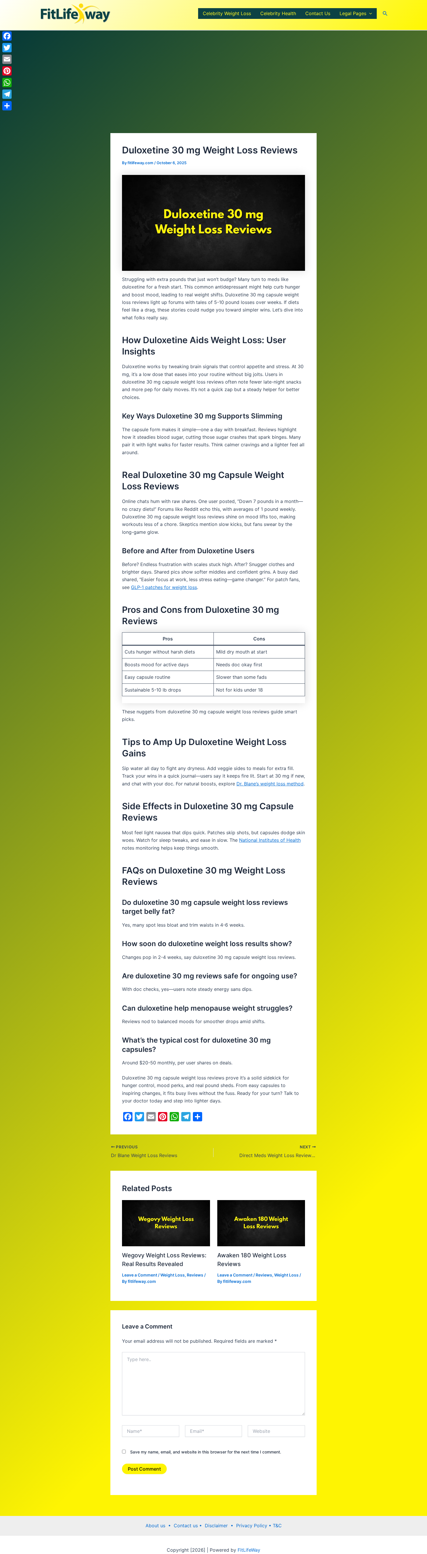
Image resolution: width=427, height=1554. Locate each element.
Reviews (195, 1274)
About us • (160, 1525)
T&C (276, 1525)
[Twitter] (7, 47)
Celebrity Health (278, 13)
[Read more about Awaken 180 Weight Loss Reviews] (261, 1223)
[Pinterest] (7, 71)
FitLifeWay (248, 1550)
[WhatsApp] (7, 82)
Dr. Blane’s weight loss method (270, 784)
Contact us (186, 1525)
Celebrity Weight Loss (227, 13)
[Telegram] (7, 94)
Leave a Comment (139, 1274)
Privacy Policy (252, 1525)
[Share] (7, 106)
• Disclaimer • (217, 1525)
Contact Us (317, 13)
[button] (369, 13)
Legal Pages (353, 13)
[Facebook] (7, 36)
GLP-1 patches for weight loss (164, 587)
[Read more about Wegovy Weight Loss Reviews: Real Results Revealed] (166, 1223)
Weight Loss (172, 1274)
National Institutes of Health (270, 840)
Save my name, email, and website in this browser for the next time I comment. (205, 1451)
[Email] (7, 59)
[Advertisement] (213, 90)
